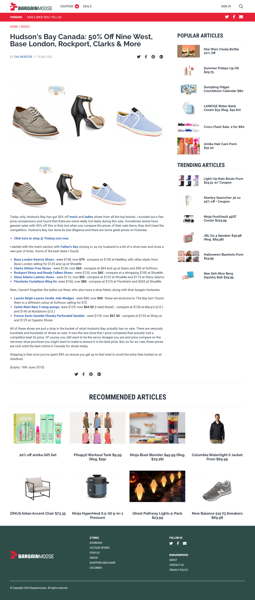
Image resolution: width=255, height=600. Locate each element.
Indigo (94, 557)
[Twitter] (139, 56)
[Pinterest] (153, 56)
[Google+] (161, 56)
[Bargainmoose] (31, 6)
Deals (87, 6)
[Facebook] (146, 56)
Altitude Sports (100, 547)
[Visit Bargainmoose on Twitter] (227, 17)
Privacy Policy (178, 569)
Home (14, 27)
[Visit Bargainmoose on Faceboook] (234, 17)
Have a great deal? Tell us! (44, 17)
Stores (94, 537)
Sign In (226, 6)
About (173, 559)
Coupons (66, 6)
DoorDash (96, 542)
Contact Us (176, 564)
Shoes (25, 27)
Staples (95, 552)
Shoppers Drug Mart (103, 562)
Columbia (96, 567)
